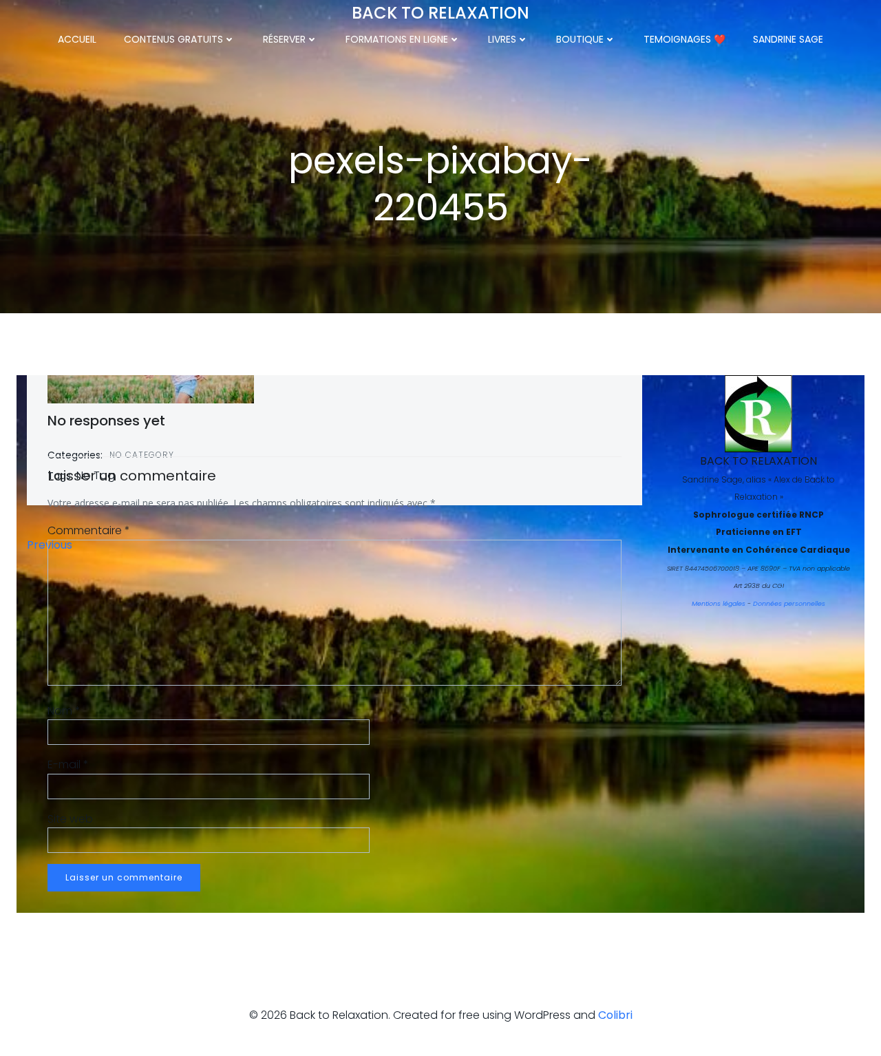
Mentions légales (718, 603)
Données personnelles (789, 603)
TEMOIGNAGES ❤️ (684, 39)
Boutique (580, 39)
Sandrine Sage (788, 39)
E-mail (68, 764)
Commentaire (88, 530)
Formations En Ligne (397, 39)
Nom (64, 711)
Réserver (284, 39)
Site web (70, 819)
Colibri (615, 1015)
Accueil (77, 39)
